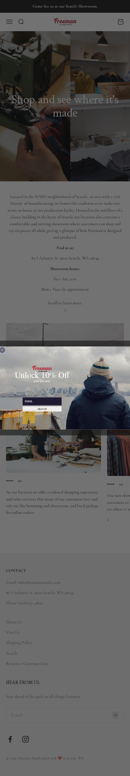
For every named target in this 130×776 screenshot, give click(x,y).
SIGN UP (42, 409)
